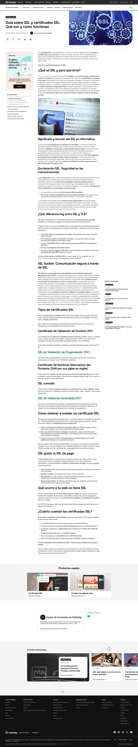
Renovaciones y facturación (107, 705)
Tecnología (57, 7)
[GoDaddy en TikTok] (123, 733)
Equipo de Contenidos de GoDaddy (43, 33)
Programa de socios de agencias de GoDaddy (85, 702)
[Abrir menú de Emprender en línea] (44, 7)
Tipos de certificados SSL (12, 109)
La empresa (7, 702)
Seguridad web (123, 718)
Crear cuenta (104, 707)
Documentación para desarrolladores (60, 702)
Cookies (131, 739)
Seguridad (49, 7)
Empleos (7, 705)
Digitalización (109, 322)
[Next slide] (109, 649)
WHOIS (54, 715)
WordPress (123, 712)
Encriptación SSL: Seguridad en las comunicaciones (18, 102)
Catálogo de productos (58, 718)
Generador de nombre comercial (60, 710)
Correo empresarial (125, 710)
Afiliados (78, 707)
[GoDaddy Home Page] (11, 732)
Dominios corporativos (58, 707)
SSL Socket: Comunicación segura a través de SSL (18, 106)
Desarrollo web (11, 17)
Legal (6, 712)
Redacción (7, 715)
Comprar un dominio (125, 702)
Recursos (25, 707)
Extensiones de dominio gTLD (127, 705)
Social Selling (78, 7)
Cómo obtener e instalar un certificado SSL (16, 111)
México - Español (24, 732)
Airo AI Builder (75, 2)
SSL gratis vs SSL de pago (13, 113)
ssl (89, 616)
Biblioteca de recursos (12, 7)
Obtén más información (67, 675)
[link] (13, 39)
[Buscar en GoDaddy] (130, 7)
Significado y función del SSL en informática (16, 100)
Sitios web (123, 707)
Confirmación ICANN (57, 705)
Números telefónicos (125, 723)
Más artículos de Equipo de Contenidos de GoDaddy (53, 628)
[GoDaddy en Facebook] (114, 733)
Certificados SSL (66, 2)
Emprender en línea (38, 7)
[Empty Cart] (131, 2)
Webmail (55, 712)
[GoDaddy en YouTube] (131, 733)
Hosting (122, 715)
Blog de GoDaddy (9, 710)
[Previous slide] (104, 649)
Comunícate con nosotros (10, 707)
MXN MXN (35, 732)
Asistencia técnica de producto (29, 702)
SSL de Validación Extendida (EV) (59, 398)
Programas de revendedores (82, 705)
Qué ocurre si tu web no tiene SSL (14, 116)
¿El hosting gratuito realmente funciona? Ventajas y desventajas (70, 668)
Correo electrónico (39, 2)
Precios (83, 2)
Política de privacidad (122, 739)
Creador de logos (124, 720)
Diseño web (96, 664)
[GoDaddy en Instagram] (118, 733)
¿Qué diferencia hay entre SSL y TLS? (15, 104)
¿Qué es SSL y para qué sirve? (14, 98)
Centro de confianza (9, 718)
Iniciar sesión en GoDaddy (107, 702)
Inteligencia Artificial (67, 7)
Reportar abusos (26, 705)
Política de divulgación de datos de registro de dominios (34, 710)
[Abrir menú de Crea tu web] (30, 7)
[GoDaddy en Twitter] (127, 733)
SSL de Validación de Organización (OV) (64, 352)
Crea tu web (26, 7)
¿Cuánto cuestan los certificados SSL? (15, 118)
